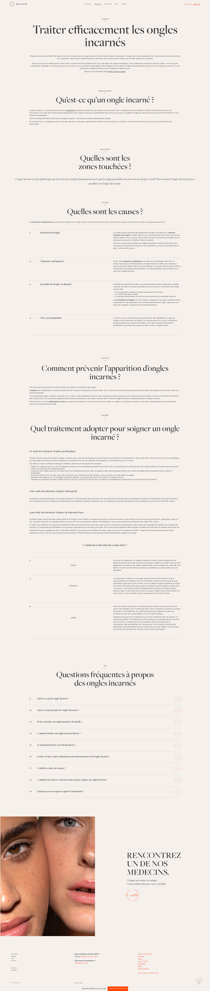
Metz (140, 966)
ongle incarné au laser (116, 71)
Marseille (141, 964)
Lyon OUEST (143, 961)
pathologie (70, 110)
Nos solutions (108, 4)
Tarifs (116, 4)
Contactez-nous (81, 963)
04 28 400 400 (188, 4)
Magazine (13, 956)
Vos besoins (97, 4)
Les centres (87, 4)
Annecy (141, 956)
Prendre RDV (196, 4)
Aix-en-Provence (145, 954)
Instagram (14, 970)
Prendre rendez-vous (134, 895)
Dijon (140, 959)
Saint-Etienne (143, 969)
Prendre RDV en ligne (117, 988)
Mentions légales (78, 982)
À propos (123, 4)
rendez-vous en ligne (89, 956)
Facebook (14, 968)
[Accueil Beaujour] (18, 4)
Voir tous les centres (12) (148, 973)
